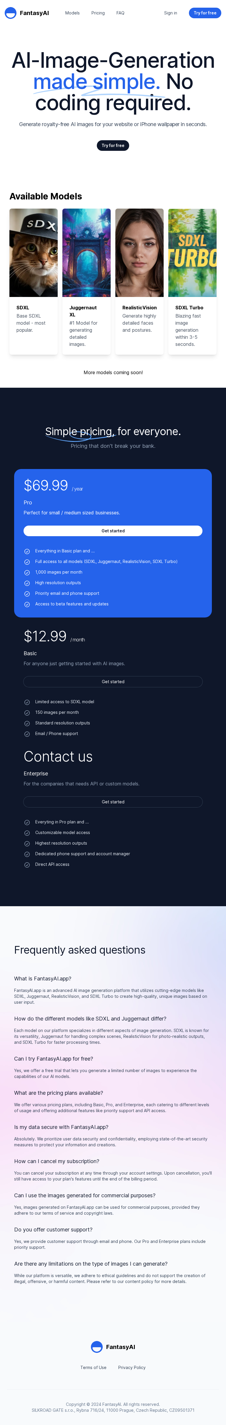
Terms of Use (93, 1367)
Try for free (113, 145)
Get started (113, 681)
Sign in (170, 12)
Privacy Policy (132, 1367)
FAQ (120, 12)
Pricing (98, 12)
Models (72, 12)
